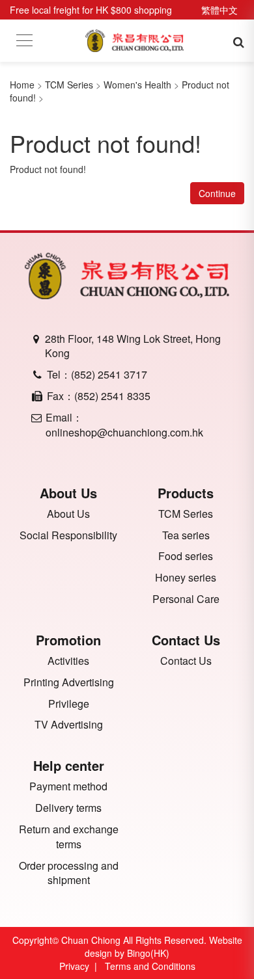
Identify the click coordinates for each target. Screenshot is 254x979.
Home (22, 84)
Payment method (68, 786)
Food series (185, 556)
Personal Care (185, 599)
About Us (68, 514)
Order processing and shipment (69, 873)
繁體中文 (219, 9)
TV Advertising (69, 724)
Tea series (186, 535)
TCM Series (69, 84)
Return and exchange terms (69, 837)
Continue (217, 193)
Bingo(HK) (148, 952)
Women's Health (137, 84)
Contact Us (186, 661)
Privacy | (80, 965)
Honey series (185, 577)
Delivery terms (68, 808)
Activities (68, 661)
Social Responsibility (68, 535)
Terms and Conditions (150, 965)
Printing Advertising (68, 682)
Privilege (68, 704)
